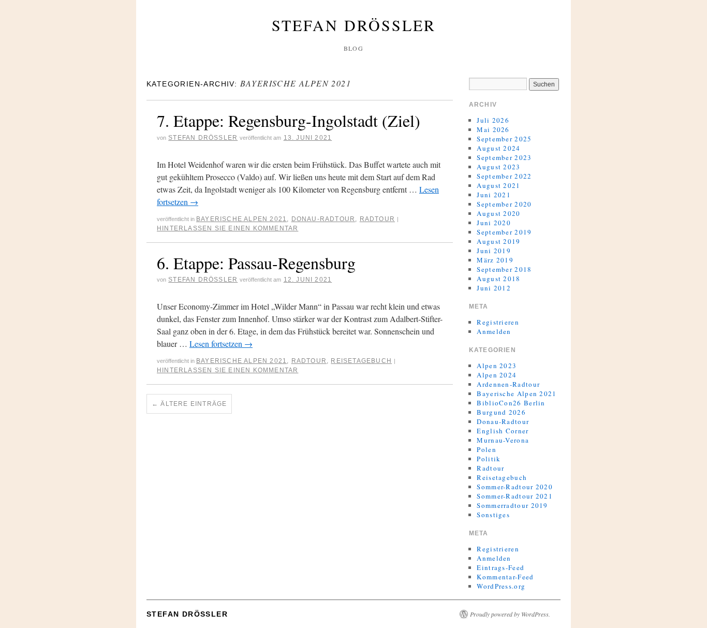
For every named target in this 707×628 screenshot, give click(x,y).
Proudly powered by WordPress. (510, 614)
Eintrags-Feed (500, 567)
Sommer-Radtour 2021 (515, 496)
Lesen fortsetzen (221, 343)
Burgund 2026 (501, 412)
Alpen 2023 (497, 365)
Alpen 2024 (497, 374)
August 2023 (498, 166)
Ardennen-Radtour (508, 384)
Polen (486, 449)
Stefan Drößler (354, 24)
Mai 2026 (493, 129)
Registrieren (498, 322)
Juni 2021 (494, 194)
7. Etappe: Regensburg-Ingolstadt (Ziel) (288, 120)
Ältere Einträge (189, 403)
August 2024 (498, 148)
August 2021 (498, 185)
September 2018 (504, 269)
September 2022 (504, 176)
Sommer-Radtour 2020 (515, 486)
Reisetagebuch (361, 360)
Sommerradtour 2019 (512, 505)
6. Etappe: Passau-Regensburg (256, 263)
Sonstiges (493, 514)
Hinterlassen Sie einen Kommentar (227, 228)
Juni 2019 (494, 250)
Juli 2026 (493, 120)
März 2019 (495, 260)
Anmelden (494, 331)
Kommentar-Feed (505, 576)
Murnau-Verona (503, 440)
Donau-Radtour (323, 219)
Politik (488, 458)
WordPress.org (501, 586)
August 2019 (498, 241)
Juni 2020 (494, 222)
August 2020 (498, 213)
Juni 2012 (494, 288)
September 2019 (504, 232)
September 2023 (504, 157)
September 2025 (504, 138)
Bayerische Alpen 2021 (241, 219)
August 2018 (498, 278)
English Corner (502, 430)
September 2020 (504, 204)
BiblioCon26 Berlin (511, 402)
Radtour (377, 219)
